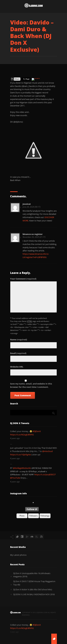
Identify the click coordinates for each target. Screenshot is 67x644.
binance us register (33, 234)
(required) (23, 278)
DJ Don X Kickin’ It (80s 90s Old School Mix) (32, 589)
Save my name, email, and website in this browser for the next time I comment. (31, 385)
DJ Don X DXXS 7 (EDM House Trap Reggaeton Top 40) (34, 583)
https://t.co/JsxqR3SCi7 (45, 474)
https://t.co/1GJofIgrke (20, 454)
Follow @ (32, 509)
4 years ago (15, 438)
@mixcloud (47, 451)
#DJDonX (37, 431)
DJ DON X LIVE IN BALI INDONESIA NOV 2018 (34, 594)
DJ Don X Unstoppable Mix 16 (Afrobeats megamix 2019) (31, 575)
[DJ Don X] (33, 6)
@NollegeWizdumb (22, 468)
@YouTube (15, 477)
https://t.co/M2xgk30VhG (22, 434)
